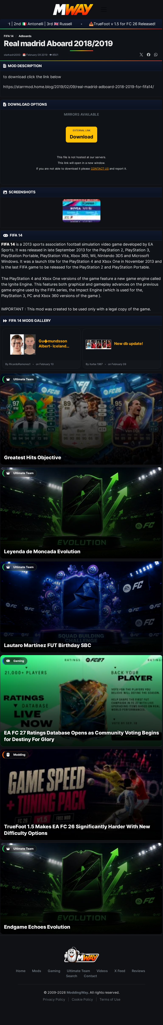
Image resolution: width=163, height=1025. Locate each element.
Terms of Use (110, 999)
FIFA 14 (9, 36)
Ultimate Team (78, 971)
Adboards (25, 36)
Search (71, 976)
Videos (102, 971)
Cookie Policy (82, 999)
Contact (90, 976)
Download (81, 134)
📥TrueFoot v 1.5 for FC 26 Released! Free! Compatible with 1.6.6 (79, 24)
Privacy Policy (54, 999)
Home (20, 971)
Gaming (54, 971)
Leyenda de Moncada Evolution (42, 551)
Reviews (138, 971)
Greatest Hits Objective (32, 457)
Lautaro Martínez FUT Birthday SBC (47, 645)
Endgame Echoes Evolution (37, 927)
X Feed (119, 971)
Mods (36, 971)
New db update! (128, 343)
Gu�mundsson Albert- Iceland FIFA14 (53, 344)
